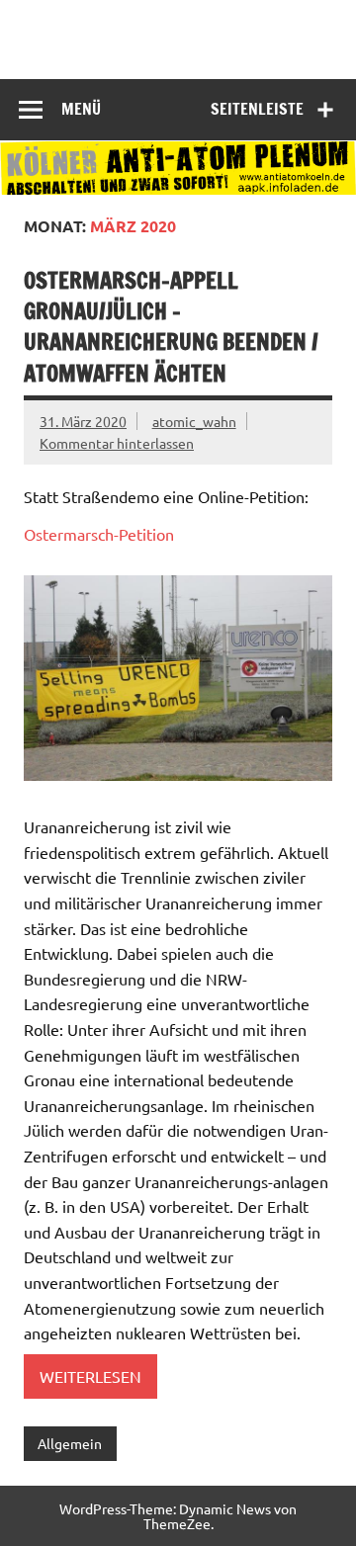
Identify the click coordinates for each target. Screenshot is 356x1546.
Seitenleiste (257, 109)
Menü (81, 109)
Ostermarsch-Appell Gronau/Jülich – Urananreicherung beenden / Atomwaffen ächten (171, 326)
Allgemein (70, 1443)
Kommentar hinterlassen (117, 443)
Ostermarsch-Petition (99, 534)
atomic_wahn (194, 421)
